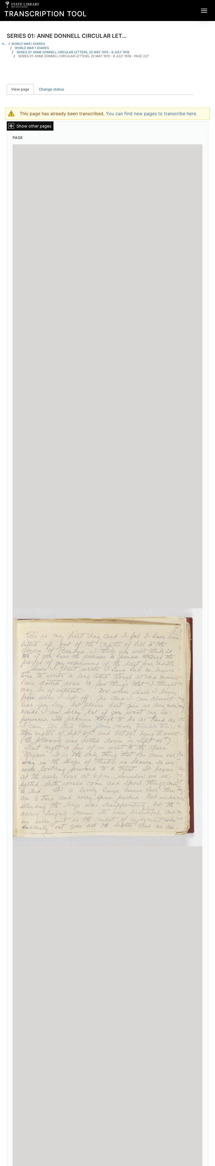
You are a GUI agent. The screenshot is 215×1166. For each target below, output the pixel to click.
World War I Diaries (28, 44)
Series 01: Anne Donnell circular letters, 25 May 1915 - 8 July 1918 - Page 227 (83, 56)
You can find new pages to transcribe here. (151, 113)
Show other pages (34, 126)
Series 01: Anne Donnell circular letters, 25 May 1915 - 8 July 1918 (73, 52)
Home (4, 44)
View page (22, 89)
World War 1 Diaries (32, 48)
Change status (51, 89)
